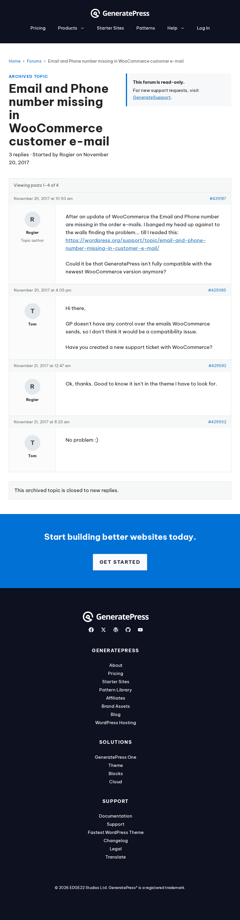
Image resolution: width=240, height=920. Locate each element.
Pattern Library (115, 690)
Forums (34, 61)
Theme (115, 765)
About (115, 665)
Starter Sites (110, 28)
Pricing (38, 28)
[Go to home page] (120, 16)
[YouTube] (140, 629)
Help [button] (172, 28)
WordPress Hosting (115, 722)
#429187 (218, 198)
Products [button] (67, 28)
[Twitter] (103, 629)
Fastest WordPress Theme (116, 832)
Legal (116, 849)
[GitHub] (128, 629)
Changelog (116, 840)
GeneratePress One (115, 757)
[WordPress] (115, 629)
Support (115, 824)
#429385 (217, 290)
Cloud (115, 781)
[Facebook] (91, 629)
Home (14, 61)
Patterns (145, 28)
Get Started (120, 562)
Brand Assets (116, 706)
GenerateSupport (152, 97)
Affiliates (115, 698)
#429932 (217, 421)
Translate (115, 857)
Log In (203, 28)
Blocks (116, 773)
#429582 (217, 365)
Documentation (115, 816)
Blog (116, 714)
